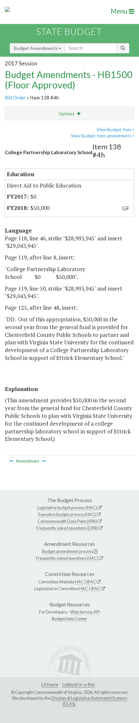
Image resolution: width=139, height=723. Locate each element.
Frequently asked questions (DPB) (67, 528)
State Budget (69, 31)
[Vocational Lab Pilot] (43, 461)
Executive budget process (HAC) (67, 514)
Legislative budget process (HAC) (67, 507)
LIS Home (49, 684)
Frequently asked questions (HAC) (67, 558)
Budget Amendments (36, 48)
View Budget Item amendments (102, 135)
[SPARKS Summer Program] (12, 461)
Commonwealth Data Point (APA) (67, 521)
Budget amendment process (67, 551)
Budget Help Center (69, 618)
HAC (79, 581)
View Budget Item (115, 129)
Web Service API (85, 611)
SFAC (91, 581)
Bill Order (15, 97)
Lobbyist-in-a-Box (78, 684)
